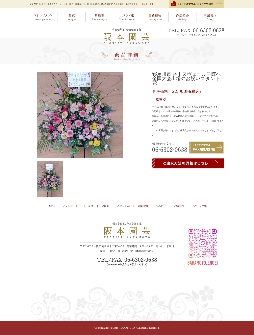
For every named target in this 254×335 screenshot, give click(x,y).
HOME (51, 205)
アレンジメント (44, 17)
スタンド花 (127, 17)
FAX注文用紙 (199, 205)
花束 (71, 17)
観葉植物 (155, 17)
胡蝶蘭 (99, 17)
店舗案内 (210, 17)
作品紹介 (182, 17)
